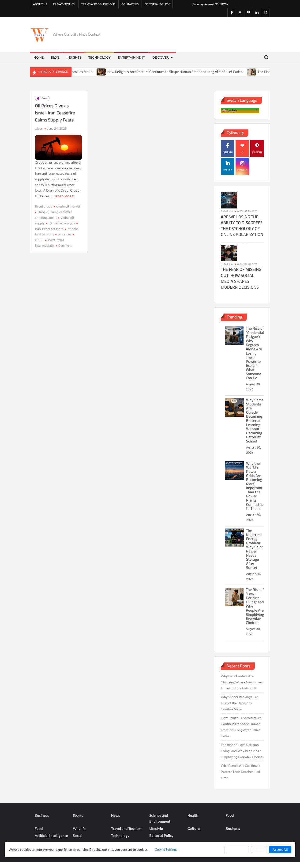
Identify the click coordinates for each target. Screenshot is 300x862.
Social (77, 835)
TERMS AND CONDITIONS (98, 4)
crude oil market (68, 206)
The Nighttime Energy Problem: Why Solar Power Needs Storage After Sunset (254, 549)
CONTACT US (130, 4)
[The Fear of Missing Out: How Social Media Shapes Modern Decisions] (229, 252)
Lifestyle (156, 828)
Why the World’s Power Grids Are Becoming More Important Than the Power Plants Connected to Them (254, 486)
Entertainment (131, 57)
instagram (242, 169)
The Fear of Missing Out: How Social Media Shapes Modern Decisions (241, 278)
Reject (259, 849)
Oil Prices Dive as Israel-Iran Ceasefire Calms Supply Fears (55, 112)
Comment (65, 245)
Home (39, 57)
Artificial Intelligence (51, 835)
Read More (64, 196)
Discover (160, 57)
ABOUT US (40, 4)
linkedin (227, 169)
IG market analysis (62, 223)
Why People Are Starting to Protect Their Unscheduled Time (240, 772)
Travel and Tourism (126, 828)
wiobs (39, 128)
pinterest (257, 151)
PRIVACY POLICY (64, 4)
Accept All (280, 849)
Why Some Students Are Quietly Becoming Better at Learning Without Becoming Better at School (254, 420)
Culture (194, 828)
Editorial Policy (157, 4)
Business (42, 815)
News (44, 98)
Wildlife (79, 828)
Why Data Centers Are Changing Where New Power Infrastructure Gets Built (242, 682)
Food (230, 815)
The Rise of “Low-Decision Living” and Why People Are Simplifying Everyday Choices (242, 751)
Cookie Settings (166, 849)
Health (193, 815)
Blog (55, 57)
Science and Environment (159, 818)
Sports (78, 815)
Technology (99, 57)
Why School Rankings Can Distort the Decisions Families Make (240, 703)
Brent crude (43, 206)
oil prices (64, 234)
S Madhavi (227, 211)
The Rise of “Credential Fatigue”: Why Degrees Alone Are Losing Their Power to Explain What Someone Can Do (255, 353)
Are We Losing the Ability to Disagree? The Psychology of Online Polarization (242, 225)
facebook (227, 151)
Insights (74, 57)
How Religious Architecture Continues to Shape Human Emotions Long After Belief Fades (162, 71)
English (231, 110)
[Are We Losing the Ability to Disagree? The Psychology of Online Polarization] (229, 200)
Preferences (237, 849)
